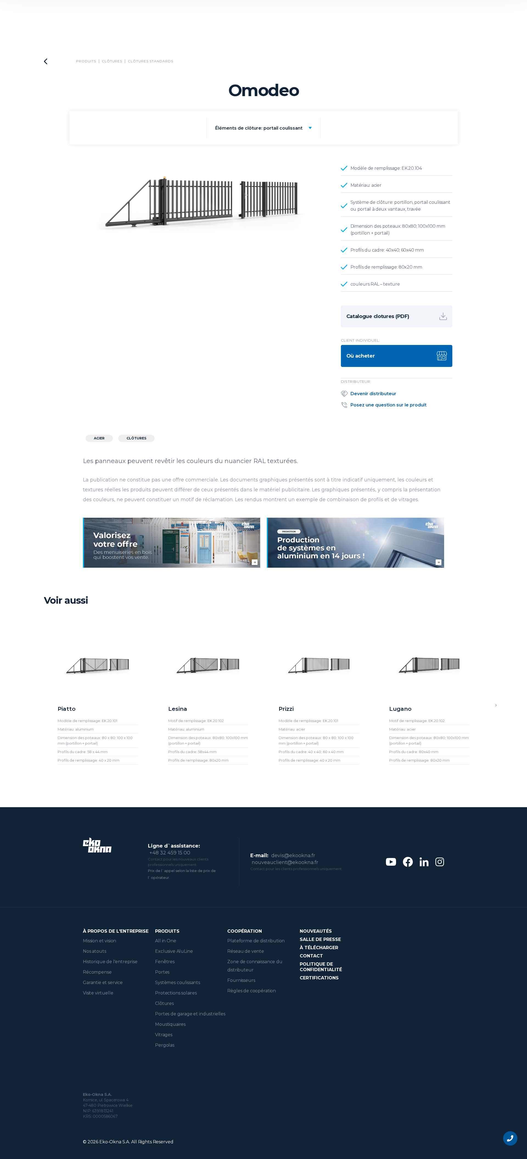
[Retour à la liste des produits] (45, 61)
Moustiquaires (170, 1024)
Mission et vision (99, 940)
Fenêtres (165, 961)
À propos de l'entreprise (115, 931)
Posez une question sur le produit (389, 405)
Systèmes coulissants (177, 982)
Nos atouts (94, 951)
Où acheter (360, 356)
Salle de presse (320, 939)
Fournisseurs (241, 980)
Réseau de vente (245, 951)
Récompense (97, 972)
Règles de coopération (251, 990)
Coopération (244, 931)
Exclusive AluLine (174, 951)
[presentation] (496, 705)
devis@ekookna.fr (293, 855)
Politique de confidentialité (321, 967)
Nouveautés (316, 931)
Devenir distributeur (373, 393)
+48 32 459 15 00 (169, 853)
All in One (165, 940)
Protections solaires (176, 993)
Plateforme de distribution (256, 940)
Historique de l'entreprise (110, 961)
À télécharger (319, 947)
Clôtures (112, 61)
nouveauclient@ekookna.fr (285, 862)
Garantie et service (103, 982)
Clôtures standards (150, 61)
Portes (162, 972)
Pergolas (164, 1045)
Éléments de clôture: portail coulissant (258, 128)
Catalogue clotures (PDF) (377, 316)
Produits (86, 61)
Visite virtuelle (98, 993)
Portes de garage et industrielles (190, 1013)
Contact (311, 956)
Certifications (319, 977)
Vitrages (163, 1034)
